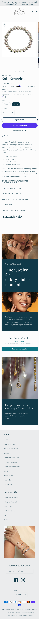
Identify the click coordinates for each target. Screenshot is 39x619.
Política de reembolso (31, 609)
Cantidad (4, 108)
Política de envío (12, 615)
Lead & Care (8, 480)
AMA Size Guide (9, 444)
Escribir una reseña (19, 349)
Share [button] (6, 136)
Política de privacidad (13, 612)
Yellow (7, 104)
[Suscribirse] (31, 571)
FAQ (5, 515)
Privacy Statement (10, 462)
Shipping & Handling (11, 497)
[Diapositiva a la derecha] (24, 72)
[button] (2, 12)
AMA (8, 609)
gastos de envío (8, 91)
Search (6, 440)
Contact (6, 453)
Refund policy (9, 484)
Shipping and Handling (12, 466)
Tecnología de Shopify (16, 609)
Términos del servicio (27, 612)
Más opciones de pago (19, 130)
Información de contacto (26, 615)
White (16, 104)
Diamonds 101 (8, 475)
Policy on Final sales (11, 502)
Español (18, 594)
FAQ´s (6, 471)
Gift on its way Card (11, 449)
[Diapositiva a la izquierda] (15, 72)
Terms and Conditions (11, 458)
